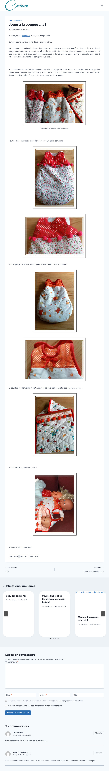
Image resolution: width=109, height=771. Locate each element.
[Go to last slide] (6, 613)
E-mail (43, 695)
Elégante (26, 36)
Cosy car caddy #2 (16, 596)
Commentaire (11, 662)
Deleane (17, 732)
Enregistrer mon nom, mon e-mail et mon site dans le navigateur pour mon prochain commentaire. (45, 701)
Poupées (23, 556)
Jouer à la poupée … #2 (94, 570)
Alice (11, 570)
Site (75, 695)
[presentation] (90, 601)
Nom (9, 695)
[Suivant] (103, 613)
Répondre (98, 733)
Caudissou (15, 29)
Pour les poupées (15, 20)
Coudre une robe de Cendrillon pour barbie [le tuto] (53, 599)
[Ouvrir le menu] (102, 5)
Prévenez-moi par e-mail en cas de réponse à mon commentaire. (34, 706)
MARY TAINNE (20, 752)
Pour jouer (34, 556)
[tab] (50, 638)
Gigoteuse (14, 556)
